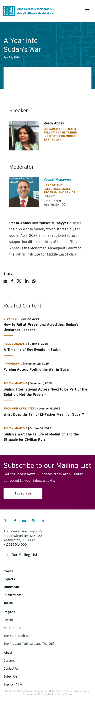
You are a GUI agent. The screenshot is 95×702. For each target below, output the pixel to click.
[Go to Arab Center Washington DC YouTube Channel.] (24, 521)
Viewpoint (11, 318)
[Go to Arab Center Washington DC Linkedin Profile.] (42, 521)
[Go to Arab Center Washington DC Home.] (28, 11)
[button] (87, 10)
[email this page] (5, 283)
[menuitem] (6, 523)
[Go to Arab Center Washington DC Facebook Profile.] (15, 521)
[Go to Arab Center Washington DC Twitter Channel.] (6, 521)
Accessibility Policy (34, 694)
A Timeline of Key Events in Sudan (32, 350)
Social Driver (64, 694)
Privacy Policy (80, 691)
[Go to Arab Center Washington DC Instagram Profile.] (33, 521)
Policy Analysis (15, 343)
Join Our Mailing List (20, 554)
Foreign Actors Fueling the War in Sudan (37, 369)
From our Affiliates (19, 408)
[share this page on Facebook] (12, 283)
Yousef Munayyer (57, 180)
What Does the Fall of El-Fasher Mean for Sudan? (44, 414)
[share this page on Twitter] (19, 283)
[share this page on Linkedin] (26, 283)
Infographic (13, 363)
